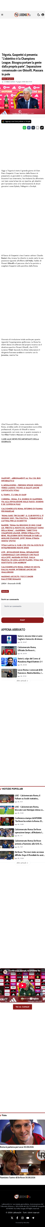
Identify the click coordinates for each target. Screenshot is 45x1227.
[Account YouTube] (27, 1218)
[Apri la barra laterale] (2, 14)
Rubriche (5, 591)
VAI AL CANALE (22, 1007)
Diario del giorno (7, 79)
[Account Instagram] (22, 1218)
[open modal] (43, 14)
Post (22, 620)
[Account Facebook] (17, 1218)
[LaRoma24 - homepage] (22, 15)
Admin (8, 82)
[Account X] (12, 1218)
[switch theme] (38, 14)
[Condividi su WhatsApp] (24, 127)
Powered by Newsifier (22, 1223)
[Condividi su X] (33, 127)
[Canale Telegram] (33, 1218)
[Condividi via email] (37, 127)
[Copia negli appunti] (42, 127)
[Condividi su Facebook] (29, 127)
